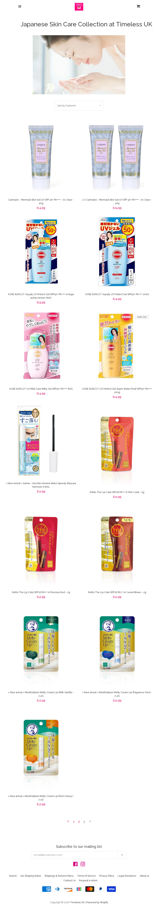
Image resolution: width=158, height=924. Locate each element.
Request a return (88, 880)
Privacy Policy (106, 876)
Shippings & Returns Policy (59, 876)
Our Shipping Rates (30, 876)
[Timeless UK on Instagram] (83, 865)
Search (13, 876)
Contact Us (69, 880)
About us (144, 876)
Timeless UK (77, 902)
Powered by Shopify (97, 902)
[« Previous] (68, 822)
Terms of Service (86, 876)
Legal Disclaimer (127, 876)
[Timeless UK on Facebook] (75, 865)
